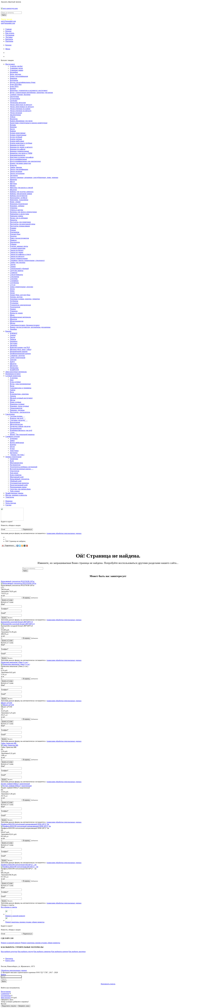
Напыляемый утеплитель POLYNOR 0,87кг (18, 581)
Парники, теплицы (17, 410)
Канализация (15, 422)
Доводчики (14, 451)
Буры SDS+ (14, 86)
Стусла (12, 285)
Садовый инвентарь (17, 248)
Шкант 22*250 (6, 703)
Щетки (12, 323)
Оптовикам (9, 35)
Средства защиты (16, 270)
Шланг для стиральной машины (22, 434)
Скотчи (13, 264)
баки (12, 380)
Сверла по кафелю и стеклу (20, 254)
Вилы (12, 386)
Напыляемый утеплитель (19, 479)
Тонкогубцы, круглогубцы (20, 295)
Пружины (14, 453)
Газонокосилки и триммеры (20, 388)
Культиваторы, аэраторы (19, 394)
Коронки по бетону (17, 145)
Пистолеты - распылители (20, 412)
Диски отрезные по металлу (20, 111)
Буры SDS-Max (16, 84)
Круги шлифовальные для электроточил (25, 161)
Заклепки (13, 345)
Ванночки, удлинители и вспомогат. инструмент (28, 90)
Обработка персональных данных (14, 970)
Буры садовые (15, 382)
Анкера (13, 335)
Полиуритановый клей (19, 485)
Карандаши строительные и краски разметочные (28, 123)
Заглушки (13, 343)
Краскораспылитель (17, 155)
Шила (12, 315)
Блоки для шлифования (19, 76)
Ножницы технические (19, 204)
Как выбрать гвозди (25, 951)
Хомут (12, 362)
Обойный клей (15, 481)
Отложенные (6, 996)
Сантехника (10, 414)
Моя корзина (6, 998)
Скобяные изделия (12, 436)
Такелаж (13, 360)
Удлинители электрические (20, 305)
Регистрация (6, 991)
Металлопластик (16, 424)
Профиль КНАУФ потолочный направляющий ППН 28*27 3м (25, 824)
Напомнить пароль (108, 984)
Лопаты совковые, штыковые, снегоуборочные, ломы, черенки (34, 177)
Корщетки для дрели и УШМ (21, 153)
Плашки (13, 228)
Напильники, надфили (18, 198)
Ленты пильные (16, 171)
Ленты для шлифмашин (19, 169)
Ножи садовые (15, 402)
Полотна (13, 236)
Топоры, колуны (16, 297)
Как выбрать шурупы (9, 951)
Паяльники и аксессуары (19, 214)
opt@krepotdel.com (8, 23)
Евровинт (13, 341)
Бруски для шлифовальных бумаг (23, 82)
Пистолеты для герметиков (20, 222)
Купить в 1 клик (7, 600)
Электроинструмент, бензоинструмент (25, 325)
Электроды (9, 497)
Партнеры (9, 41)
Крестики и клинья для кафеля (21, 157)
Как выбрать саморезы (42, 951)
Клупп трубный (16, 137)
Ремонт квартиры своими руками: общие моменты (24, 922)
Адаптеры (14, 378)
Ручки (12, 449)
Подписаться (27, 529)
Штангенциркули (16, 321)
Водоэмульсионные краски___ (21, 469)
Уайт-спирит (15, 491)
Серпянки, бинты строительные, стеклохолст (27, 260)
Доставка (8, 37)
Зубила (12, 117)
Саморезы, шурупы (17, 355)
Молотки (13, 190)
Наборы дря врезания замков (21, 194)
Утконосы (14, 311)
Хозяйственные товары (14, 493)
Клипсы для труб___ (18, 418)
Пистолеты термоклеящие (20, 226)
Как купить (9, 33)
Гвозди (12, 337)
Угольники (14, 303)
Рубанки (13, 244)
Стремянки (14, 281)
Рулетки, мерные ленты (19, 246)
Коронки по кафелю (17, 149)
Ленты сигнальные (17, 173)
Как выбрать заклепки (77, 951)
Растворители (15, 465)
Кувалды (13, 165)
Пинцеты (13, 220)
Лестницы (14, 175)
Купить (4, 617)
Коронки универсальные (19, 151)
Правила (13, 240)
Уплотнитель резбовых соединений (23, 467)
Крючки (13, 444)
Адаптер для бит (16, 66)
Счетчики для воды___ (19, 420)
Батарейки (14, 72)
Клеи (12, 461)
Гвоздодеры (14, 96)
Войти (3, 974)
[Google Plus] (27, 545)
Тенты (12, 289)
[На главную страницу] (6, 537)
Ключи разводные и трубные (21, 143)
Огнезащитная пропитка (19, 483)
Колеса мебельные (17, 442)
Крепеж (8, 331)
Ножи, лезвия (15, 202)
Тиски (12, 293)
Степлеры (14, 279)
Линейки (13, 329)
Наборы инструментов (18, 196)
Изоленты (14, 119)
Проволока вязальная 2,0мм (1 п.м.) (14, 662)
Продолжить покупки (9, 1006)
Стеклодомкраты (16, 275)
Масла (12, 181)
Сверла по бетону (17, 250)
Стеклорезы (14, 277)
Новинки (8, 501)
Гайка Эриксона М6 (8, 743)
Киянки (13, 131)
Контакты (9, 39)
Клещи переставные (17, 133)
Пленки (13, 230)
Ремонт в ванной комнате (15, 916)
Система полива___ (17, 416)
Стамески (13, 272)
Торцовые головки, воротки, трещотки (25, 299)
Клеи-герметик (15, 475)
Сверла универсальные (19, 258)
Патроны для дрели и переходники (23, 212)
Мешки (13, 185)
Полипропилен (16, 428)
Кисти (12, 129)
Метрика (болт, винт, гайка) (20, 349)
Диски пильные (16, 113)
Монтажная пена (16, 463)
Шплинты (14, 366)
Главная (8, 29)
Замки (12, 440)
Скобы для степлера (17, 262)
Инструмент (10, 64)
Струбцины (14, 283)
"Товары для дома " (17, 455)
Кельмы (13, 125)
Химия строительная (13, 457)
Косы (12, 392)
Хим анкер (14, 473)
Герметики (14, 459)
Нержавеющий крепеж (18, 351)
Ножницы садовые (17, 404)
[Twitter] (20, 545)
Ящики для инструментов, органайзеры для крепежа (30, 327)
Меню (7, 49)
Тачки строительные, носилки (21, 287)
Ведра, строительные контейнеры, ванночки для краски (31, 92)
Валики (13, 88)
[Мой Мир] (24, 545)
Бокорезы (13, 78)
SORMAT (13, 333)
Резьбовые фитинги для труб (21, 430)
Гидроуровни (15, 98)
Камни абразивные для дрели (21, 121)
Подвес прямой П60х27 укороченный (15, 784)
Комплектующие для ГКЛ (20, 347)
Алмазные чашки (16, 70)
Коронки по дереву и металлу (21, 147)
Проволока (14, 368)
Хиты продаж (10, 503)
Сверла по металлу (17, 256)
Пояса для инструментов (19, 238)
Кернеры (13, 127)
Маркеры (13, 179)
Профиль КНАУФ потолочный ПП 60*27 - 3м (18, 865)
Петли (12, 447)
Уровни (13, 309)
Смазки (13, 266)
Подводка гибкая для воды (20, 426)
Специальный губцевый (19, 268)
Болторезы (14, 80)
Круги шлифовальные (18, 159)
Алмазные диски (16, 68)
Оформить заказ (23, 1006)
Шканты (13, 364)
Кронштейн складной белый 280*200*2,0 (17, 622)
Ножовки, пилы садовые (19, 406)
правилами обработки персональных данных (64, 533)
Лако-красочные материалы (16, 372)
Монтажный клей (17, 477)
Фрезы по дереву (16, 313)
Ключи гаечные (16, 139)
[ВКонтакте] (17, 545)
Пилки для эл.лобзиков (19, 218)
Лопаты (13, 396)
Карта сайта (10, 960)
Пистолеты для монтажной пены (22, 224)
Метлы (12, 400)
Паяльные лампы (16, 216)
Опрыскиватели (16, 408)
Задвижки (14, 438)
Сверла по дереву (16, 252)
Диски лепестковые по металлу (22, 107)
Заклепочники (15, 115)
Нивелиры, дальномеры (19, 200)
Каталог (8, 31)
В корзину (26, 598)
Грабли (12, 390)
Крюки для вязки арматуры (20, 163)
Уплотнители (15, 307)
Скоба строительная (17, 357)
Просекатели (15, 242)
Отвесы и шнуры (16, 210)
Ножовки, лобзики (17, 206)
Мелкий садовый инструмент (21, 398)
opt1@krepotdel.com (8, 21)
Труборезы (14, 301)
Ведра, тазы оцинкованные (20, 384)
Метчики (13, 183)
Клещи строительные (18, 135)
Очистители (14, 471)
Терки (12, 291)
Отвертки (13, 208)
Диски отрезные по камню (20, 109)
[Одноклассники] (22, 545)
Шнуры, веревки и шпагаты (16, 495)
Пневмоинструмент (13, 374)
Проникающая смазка (18, 487)
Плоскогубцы (15, 234)
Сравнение (5, 994)
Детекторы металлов (18, 103)
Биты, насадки (15, 74)
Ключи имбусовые (17, 141)
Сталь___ (13, 432)
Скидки (8, 505)
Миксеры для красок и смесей (21, 188)
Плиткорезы (14, 232)
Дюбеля (13, 339)
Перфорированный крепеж (20, 353)
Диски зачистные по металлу (21, 105)
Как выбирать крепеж (59, 951)
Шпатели (13, 319)
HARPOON (14, 370)
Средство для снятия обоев (20, 489)
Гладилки (13, 101)
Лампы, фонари (16, 167)
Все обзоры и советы (9, 907)
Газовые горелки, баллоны (20, 94)
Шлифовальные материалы (20, 317)
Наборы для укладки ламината (21, 192)
